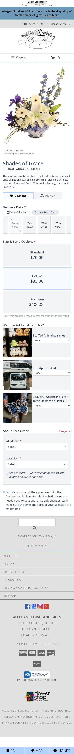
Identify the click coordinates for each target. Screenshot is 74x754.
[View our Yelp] (46, 608)
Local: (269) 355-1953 (37, 635)
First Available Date (45, 212)
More (7, 187)
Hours (63, 750)
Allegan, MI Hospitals (57, 710)
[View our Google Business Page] (34, 608)
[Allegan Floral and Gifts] (37, 48)
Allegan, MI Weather (18, 716)
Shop (21, 58)
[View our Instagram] (40, 608)
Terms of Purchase (38, 722)
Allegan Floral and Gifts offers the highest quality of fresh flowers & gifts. (37, 13)
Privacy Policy (12, 722)
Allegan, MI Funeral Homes (20, 710)
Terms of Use (63, 722)
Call (13, 750)
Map (38, 750)
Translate (47, 5)
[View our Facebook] (27, 608)
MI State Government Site (52, 716)
